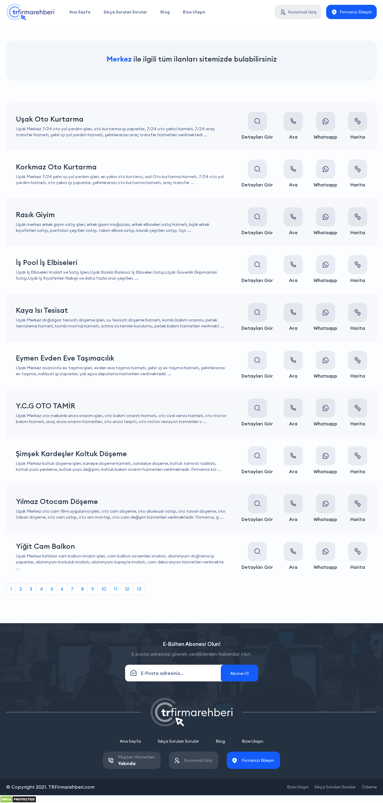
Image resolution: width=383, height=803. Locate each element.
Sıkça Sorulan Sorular (125, 12)
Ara (293, 137)
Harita (357, 137)
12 (127, 589)
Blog (165, 12)
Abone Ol (239, 673)
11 (115, 589)
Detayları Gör (257, 137)
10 (103, 589)
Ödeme (369, 787)
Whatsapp (325, 137)
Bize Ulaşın (194, 12)
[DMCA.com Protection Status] (18, 799)
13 (139, 589)
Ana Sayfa (79, 12)
